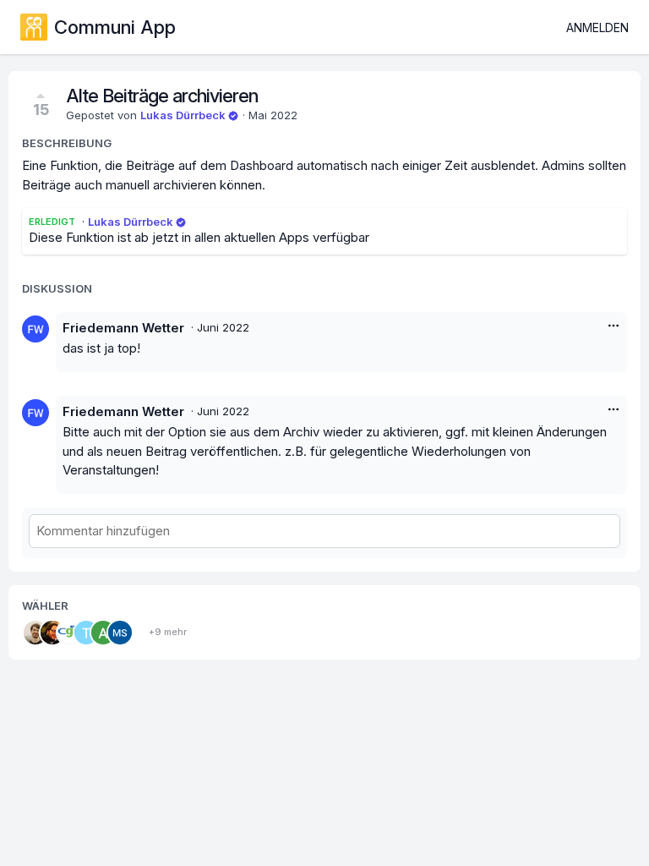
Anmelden (597, 27)
